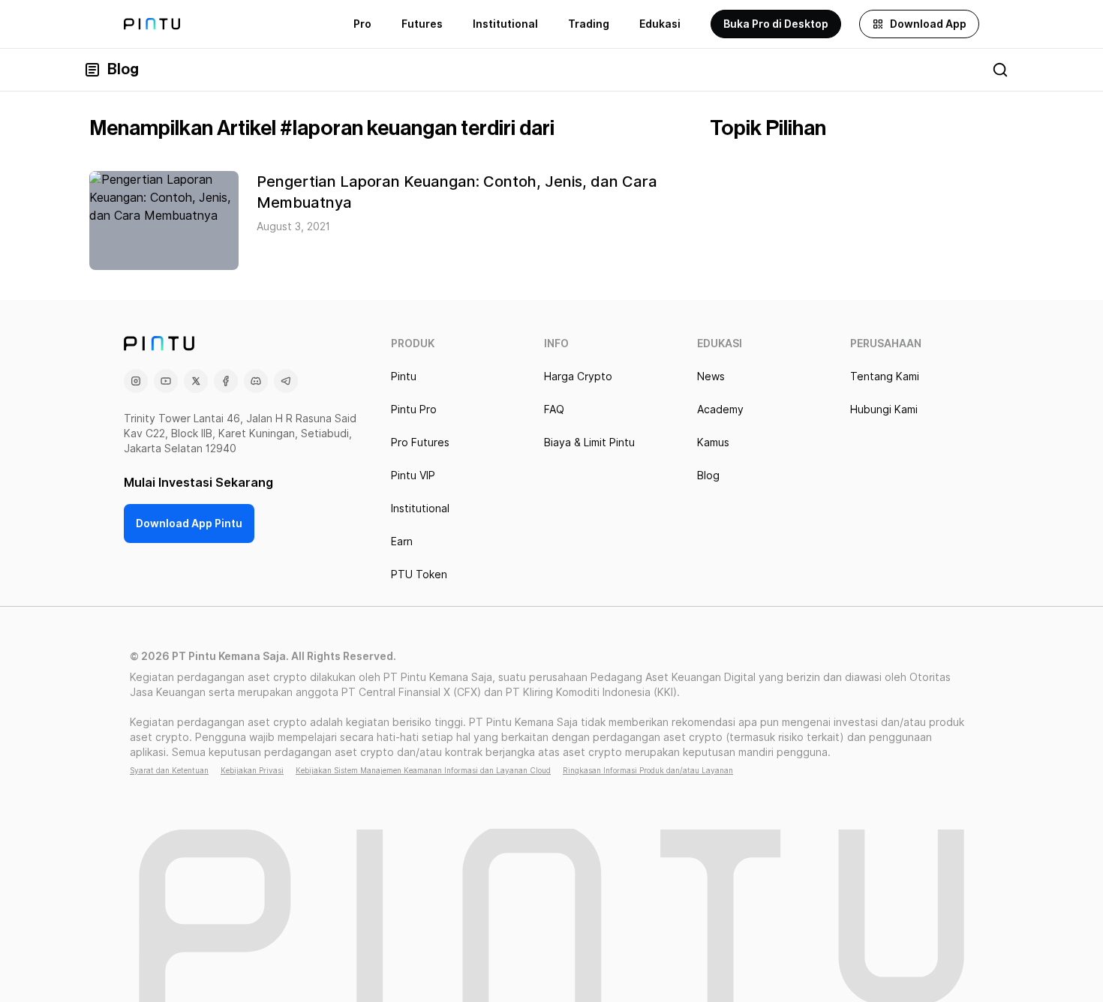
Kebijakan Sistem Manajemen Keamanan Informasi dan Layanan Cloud (423, 770)
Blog (123, 69)
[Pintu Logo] (152, 24)
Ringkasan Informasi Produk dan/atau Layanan (648, 770)
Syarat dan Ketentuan (169, 770)
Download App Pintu (189, 524)
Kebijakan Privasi (252, 770)
